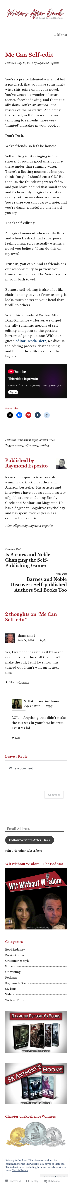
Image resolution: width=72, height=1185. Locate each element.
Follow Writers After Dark (29, 840)
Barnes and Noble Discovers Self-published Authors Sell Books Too (38, 582)
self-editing (31, 445)
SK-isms (10, 988)
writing (44, 445)
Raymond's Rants (17, 983)
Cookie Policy (20, 1170)
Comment (54, 794)
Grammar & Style (27, 440)
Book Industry (15, 949)
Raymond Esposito (48, 63)
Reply (42, 640)
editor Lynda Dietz (31, 341)
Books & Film (14, 955)
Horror (10, 966)
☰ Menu (60, 35)
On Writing (12, 972)
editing (19, 445)
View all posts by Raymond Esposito (29, 526)
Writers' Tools (47, 440)
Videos (10, 994)
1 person (24, 682)
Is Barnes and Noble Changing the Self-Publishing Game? (27, 558)
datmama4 (26, 635)
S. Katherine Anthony (41, 701)
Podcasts (11, 977)
